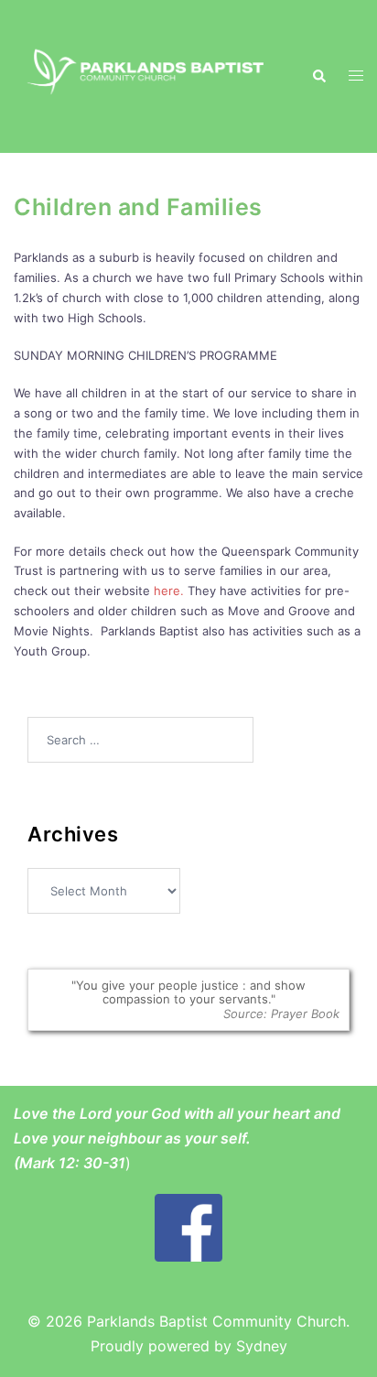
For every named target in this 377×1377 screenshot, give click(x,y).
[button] (318, 76)
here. (169, 590)
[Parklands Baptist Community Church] (149, 75)
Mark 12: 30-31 (72, 1163)
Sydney (261, 1346)
